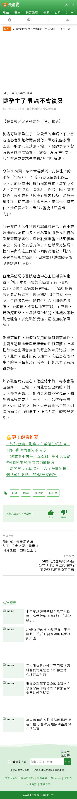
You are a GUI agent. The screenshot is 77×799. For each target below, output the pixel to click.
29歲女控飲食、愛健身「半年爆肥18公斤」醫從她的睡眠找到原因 (43, 29)
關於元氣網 (11, 778)
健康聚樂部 (27, 778)
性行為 (53, 493)
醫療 (46, 12)
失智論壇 (32, 12)
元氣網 (13, 93)
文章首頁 (32, 784)
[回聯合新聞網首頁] (5, 5)
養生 (17, 12)
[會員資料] (66, 4)
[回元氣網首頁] (13, 4)
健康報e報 (20, 761)
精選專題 (42, 778)
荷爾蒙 (39, 493)
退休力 (68, 778)
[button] (72, 12)
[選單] (72, 4)
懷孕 (26, 493)
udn (5, 93)
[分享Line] (29, 19)
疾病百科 (56, 778)
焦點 (6, 12)
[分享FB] (9, 19)
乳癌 (14, 493)
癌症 (22, 93)
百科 (58, 12)
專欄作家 (45, 784)
